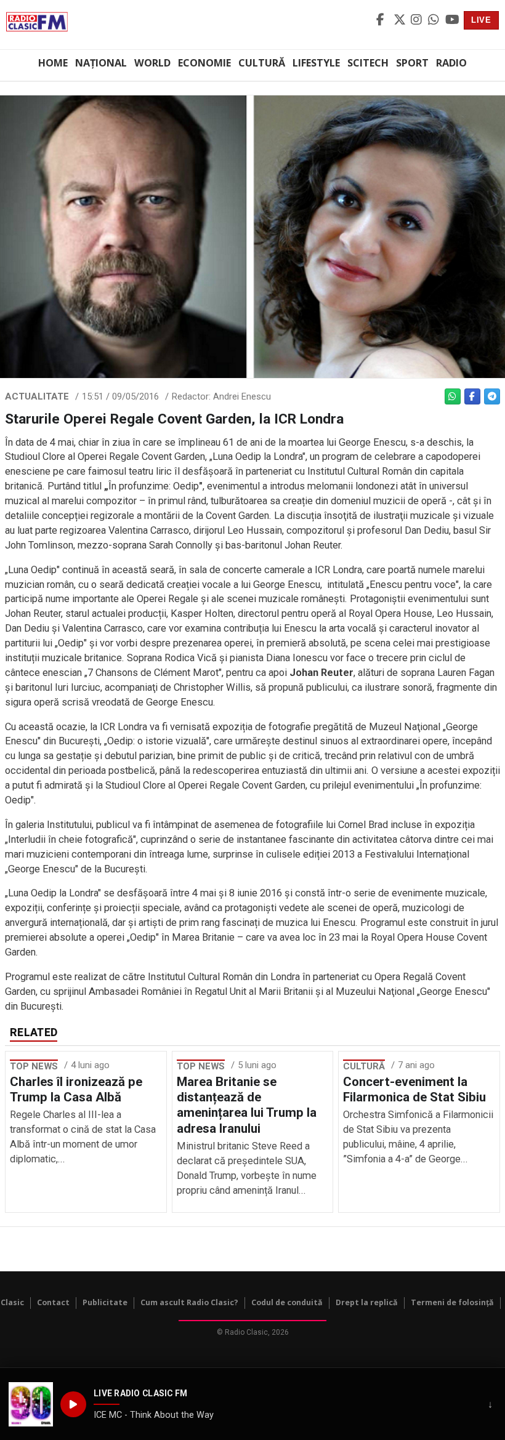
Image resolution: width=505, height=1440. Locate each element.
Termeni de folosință (452, 1302)
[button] (31, 1404)
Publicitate (105, 1302)
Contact (53, 1302)
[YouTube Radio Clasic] (452, 20)
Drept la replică (367, 1302)
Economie (204, 63)
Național (101, 63)
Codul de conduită (287, 1302)
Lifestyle (316, 63)
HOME (53, 63)
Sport (412, 63)
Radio (451, 63)
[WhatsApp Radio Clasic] (435, 20)
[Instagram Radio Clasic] (417, 20)
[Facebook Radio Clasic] (383, 20)
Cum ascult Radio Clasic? (189, 1302)
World (152, 63)
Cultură (261, 63)
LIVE (481, 20)
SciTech (368, 63)
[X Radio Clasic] (400, 20)
